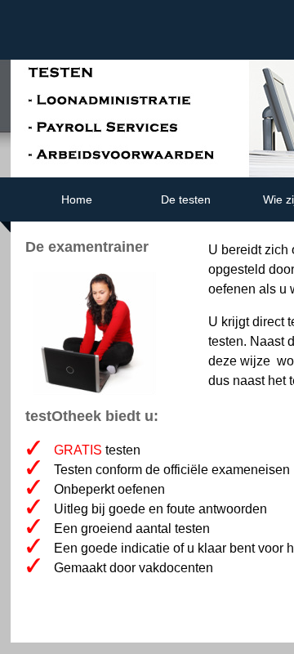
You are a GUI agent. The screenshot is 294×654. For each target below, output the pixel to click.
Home (76, 199)
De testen (186, 199)
